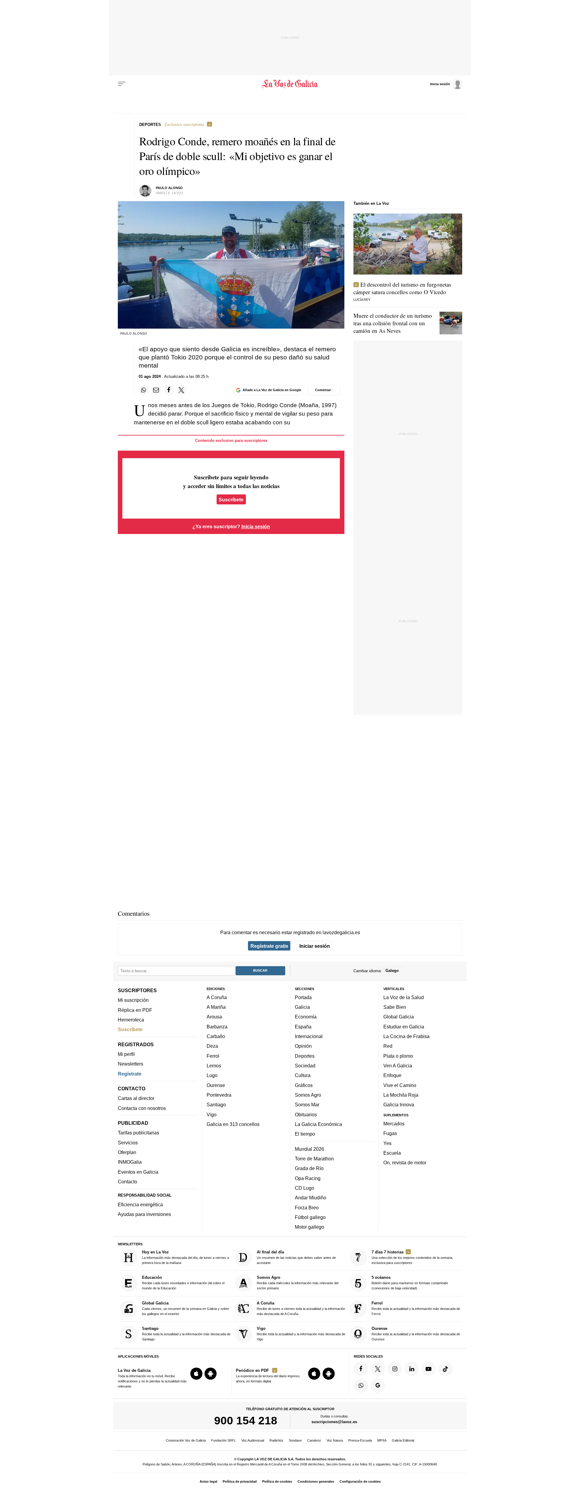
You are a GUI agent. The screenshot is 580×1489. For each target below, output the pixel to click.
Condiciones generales (316, 1481)
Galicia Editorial (403, 1440)
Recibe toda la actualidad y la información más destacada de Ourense (416, 1334)
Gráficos (304, 1085)
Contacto (127, 1181)
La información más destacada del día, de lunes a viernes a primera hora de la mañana (185, 1257)
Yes (387, 1143)
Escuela (392, 1153)
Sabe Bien (394, 1007)
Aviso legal (208, 1481)
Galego (392, 971)
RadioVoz (276, 1440)
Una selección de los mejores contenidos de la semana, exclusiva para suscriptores (412, 1257)
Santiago (216, 1105)
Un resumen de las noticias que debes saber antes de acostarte (296, 1257)
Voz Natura (335, 1440)
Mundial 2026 (309, 1149)
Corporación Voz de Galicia (186, 1440)
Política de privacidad (240, 1481)
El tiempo (305, 1134)
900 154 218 (245, 1420)
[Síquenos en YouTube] (428, 1369)
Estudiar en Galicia (403, 1026)
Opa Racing (308, 1178)
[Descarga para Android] (211, 1374)
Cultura (303, 1075)
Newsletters (130, 1064)
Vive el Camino (399, 1085)
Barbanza (217, 1026)
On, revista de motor (404, 1163)
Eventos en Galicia (138, 1172)
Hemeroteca (131, 1019)
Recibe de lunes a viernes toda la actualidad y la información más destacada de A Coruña (301, 1308)
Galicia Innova (398, 1105)
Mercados (393, 1123)
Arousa (214, 1017)
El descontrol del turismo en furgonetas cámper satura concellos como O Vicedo (402, 288)
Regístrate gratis (269, 946)
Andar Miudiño (310, 1198)
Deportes (304, 1056)
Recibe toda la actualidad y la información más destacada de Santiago (186, 1334)
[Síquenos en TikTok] (445, 1369)
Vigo (212, 1114)
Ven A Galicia (397, 1065)
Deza (212, 1046)
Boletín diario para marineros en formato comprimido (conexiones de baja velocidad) (410, 1282)
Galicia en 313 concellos (233, 1124)
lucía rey (361, 299)
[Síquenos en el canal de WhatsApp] (361, 1385)
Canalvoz (314, 1440)
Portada (303, 997)
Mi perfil (126, 1054)
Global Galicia (398, 1017)
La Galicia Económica (318, 1124)
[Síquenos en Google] (378, 1385)
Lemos (214, 1065)
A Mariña (216, 1007)
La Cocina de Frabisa (406, 1036)
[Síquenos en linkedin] (411, 1369)
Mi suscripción (133, 1000)
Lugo (212, 1075)
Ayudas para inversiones (144, 1214)
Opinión (303, 1046)
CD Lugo (304, 1188)
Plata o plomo (398, 1056)
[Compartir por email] (156, 390)
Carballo (216, 1036)
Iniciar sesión (314, 946)
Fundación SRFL (223, 1440)
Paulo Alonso (169, 188)
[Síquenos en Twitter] (378, 1369)
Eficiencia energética (140, 1204)
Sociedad (305, 1065)
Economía (306, 1017)
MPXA (381, 1440)
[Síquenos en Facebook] (361, 1369)
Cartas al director (136, 1098)
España (303, 1026)
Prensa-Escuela (360, 1440)
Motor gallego (309, 1227)
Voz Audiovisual (252, 1440)
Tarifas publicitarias (138, 1133)
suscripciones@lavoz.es (334, 1422)
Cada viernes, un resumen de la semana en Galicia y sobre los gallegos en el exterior (185, 1308)
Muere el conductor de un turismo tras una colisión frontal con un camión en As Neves (392, 323)
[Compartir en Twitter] (181, 390)
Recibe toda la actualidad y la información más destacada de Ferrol (416, 1308)
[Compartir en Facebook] (169, 390)
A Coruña (217, 997)
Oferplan (127, 1152)
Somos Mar (307, 1105)
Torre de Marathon (314, 1158)
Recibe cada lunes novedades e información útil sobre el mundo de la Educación (183, 1282)
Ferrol (213, 1056)
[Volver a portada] (290, 84)
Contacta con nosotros (142, 1108)
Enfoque (392, 1075)
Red (387, 1046)
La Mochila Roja (400, 1095)
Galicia (302, 1007)
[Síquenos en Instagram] (395, 1369)
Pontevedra (219, 1095)
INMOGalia (130, 1162)
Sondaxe (295, 1440)
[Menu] (122, 84)
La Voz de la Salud (403, 997)
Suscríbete (231, 499)
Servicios (128, 1142)
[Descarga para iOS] (196, 1374)
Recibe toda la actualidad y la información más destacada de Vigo (301, 1334)
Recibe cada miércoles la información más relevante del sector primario (297, 1282)
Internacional (309, 1036)
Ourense (216, 1085)
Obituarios (306, 1114)
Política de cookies (277, 1481)
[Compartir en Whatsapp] (144, 390)
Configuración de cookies (360, 1481)
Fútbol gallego (310, 1217)
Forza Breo (307, 1207)
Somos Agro (308, 1095)
